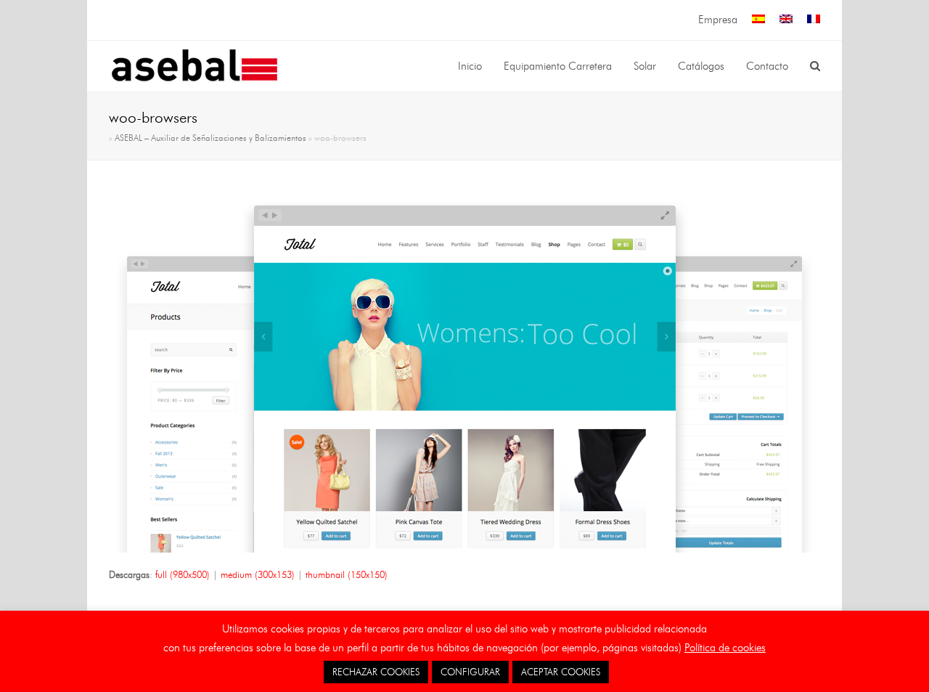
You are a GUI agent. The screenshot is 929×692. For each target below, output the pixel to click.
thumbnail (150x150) (347, 574)
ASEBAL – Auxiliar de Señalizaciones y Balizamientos (210, 138)
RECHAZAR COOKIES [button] (376, 671)
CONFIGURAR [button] (470, 671)
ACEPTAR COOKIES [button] (560, 671)
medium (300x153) (258, 574)
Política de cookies (725, 647)
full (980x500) (182, 574)
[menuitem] (758, 20)
